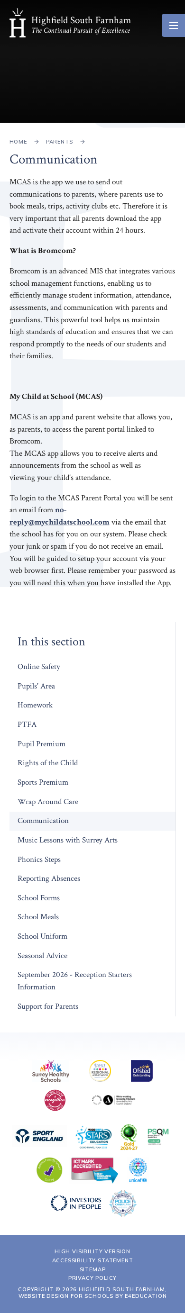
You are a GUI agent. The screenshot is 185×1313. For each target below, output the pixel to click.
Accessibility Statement (92, 1260)
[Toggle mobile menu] (173, 25)
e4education (145, 1296)
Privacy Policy (92, 1278)
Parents (59, 141)
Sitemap (93, 1269)
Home (18, 141)
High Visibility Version (92, 1251)
